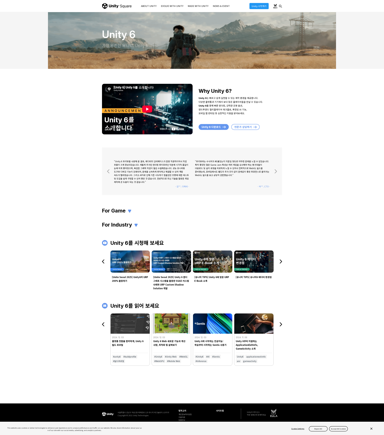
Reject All (318, 429)
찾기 (280, 6)
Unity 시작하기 (259, 6)
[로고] (108, 414)
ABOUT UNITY (148, 5)
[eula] (274, 413)
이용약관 (181, 417)
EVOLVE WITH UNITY (172, 5)
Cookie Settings (297, 429)
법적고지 (182, 410)
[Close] (371, 428)
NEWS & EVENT (221, 5)
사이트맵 (220, 410)
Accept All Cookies (338, 429)
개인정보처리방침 (185, 414)
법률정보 (181, 420)
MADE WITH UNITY (198, 5)
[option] (151, 173)
